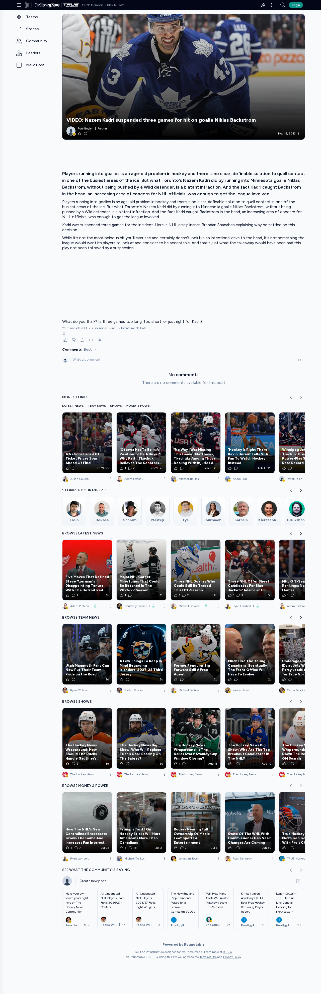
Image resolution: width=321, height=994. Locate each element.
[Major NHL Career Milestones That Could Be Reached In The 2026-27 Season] (141, 570)
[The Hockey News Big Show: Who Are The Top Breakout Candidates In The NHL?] (250, 738)
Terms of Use (208, 957)
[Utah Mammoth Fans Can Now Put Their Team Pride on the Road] (87, 654)
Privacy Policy (232, 957)
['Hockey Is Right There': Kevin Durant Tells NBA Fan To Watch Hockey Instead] (250, 442)
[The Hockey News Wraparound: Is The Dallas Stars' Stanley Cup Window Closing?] (195, 738)
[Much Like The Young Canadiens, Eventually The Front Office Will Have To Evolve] (250, 654)
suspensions (98, 328)
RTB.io (227, 952)
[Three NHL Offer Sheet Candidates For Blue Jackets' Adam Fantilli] (250, 570)
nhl (112, 328)
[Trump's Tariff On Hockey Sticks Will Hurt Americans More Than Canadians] (141, 822)
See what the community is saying (96, 870)
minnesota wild (77, 328)
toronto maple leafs (132, 328)
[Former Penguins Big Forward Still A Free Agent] (195, 654)
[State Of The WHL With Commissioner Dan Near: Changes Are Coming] (250, 822)
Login (296, 5)
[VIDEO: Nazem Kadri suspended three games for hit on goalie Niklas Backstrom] (183, 76)
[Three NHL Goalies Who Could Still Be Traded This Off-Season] (195, 570)
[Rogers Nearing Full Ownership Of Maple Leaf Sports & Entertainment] (195, 822)
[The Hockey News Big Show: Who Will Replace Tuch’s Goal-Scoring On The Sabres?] (141, 738)
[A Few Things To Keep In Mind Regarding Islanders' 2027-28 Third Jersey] (141, 654)
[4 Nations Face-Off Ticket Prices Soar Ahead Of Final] (87, 442)
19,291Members (92, 5)
